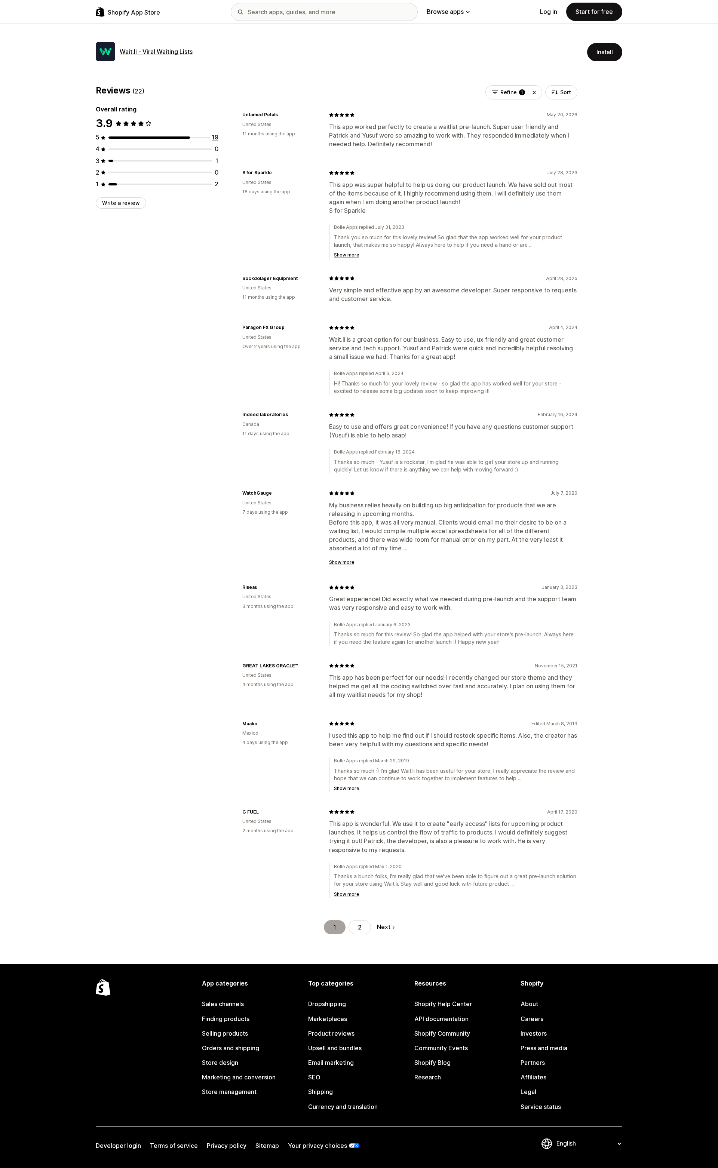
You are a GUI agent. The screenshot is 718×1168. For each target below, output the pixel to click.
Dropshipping (327, 1004)
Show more (346, 255)
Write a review (121, 203)
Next (383, 927)
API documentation (441, 1019)
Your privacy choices (317, 1145)
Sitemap (267, 1145)
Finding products (225, 1019)
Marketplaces (327, 1019)
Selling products (225, 1033)
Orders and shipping (230, 1048)
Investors (534, 1033)
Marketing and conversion (239, 1077)
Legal (528, 1091)
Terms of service (174, 1145)
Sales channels (223, 1004)
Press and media (544, 1048)
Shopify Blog (432, 1062)
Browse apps (445, 11)
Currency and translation (343, 1106)
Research (427, 1077)
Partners (533, 1062)
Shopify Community (442, 1033)
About (529, 1004)
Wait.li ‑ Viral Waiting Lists (156, 51)
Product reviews (331, 1033)
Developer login (118, 1145)
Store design (220, 1062)
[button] (534, 92)
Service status (541, 1106)
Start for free (594, 11)
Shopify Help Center (443, 1004)
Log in (548, 11)
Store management (229, 1091)
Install (604, 52)
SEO (314, 1077)
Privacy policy (226, 1145)
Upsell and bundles (335, 1048)
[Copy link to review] (282, 115)
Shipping (320, 1091)
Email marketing (331, 1062)
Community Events (441, 1048)
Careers (532, 1019)
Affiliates (533, 1077)
